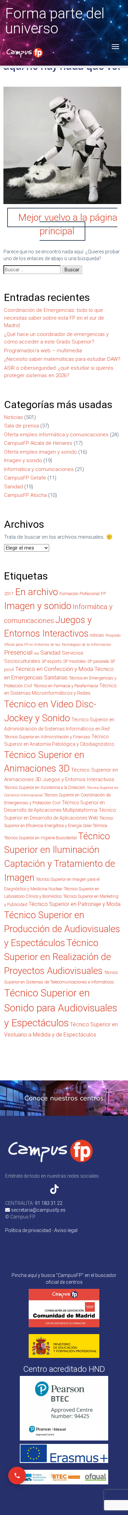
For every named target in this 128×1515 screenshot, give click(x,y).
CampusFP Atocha (25, 495)
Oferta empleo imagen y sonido (40, 452)
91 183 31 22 (48, 1203)
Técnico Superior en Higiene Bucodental (40, 837)
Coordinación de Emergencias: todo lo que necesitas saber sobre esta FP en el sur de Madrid (54, 318)
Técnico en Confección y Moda (54, 669)
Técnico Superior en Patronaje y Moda (74, 904)
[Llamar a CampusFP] (17, 1475)
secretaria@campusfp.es (38, 1210)
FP (103, 593)
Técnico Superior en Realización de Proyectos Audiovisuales (57, 957)
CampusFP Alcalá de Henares (38, 443)
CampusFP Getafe (25, 478)
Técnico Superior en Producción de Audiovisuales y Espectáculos (62, 929)
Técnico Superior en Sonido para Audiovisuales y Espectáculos (60, 1008)
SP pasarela (98, 661)
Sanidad (13, 487)
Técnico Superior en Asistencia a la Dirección (44, 787)
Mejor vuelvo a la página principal (67, 224)
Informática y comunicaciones (39, 469)
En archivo (36, 591)
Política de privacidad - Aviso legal (41, 1230)
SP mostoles (74, 661)
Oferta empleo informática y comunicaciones (56, 435)
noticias (97, 635)
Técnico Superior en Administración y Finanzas (47, 736)
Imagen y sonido (23, 460)
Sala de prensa (21, 426)
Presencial (18, 652)
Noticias (13, 417)
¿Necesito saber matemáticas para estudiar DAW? (62, 359)
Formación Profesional (79, 593)
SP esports (52, 661)
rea (36, 653)
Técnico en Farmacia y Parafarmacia (65, 685)
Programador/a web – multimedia (43, 351)
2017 (9, 593)
